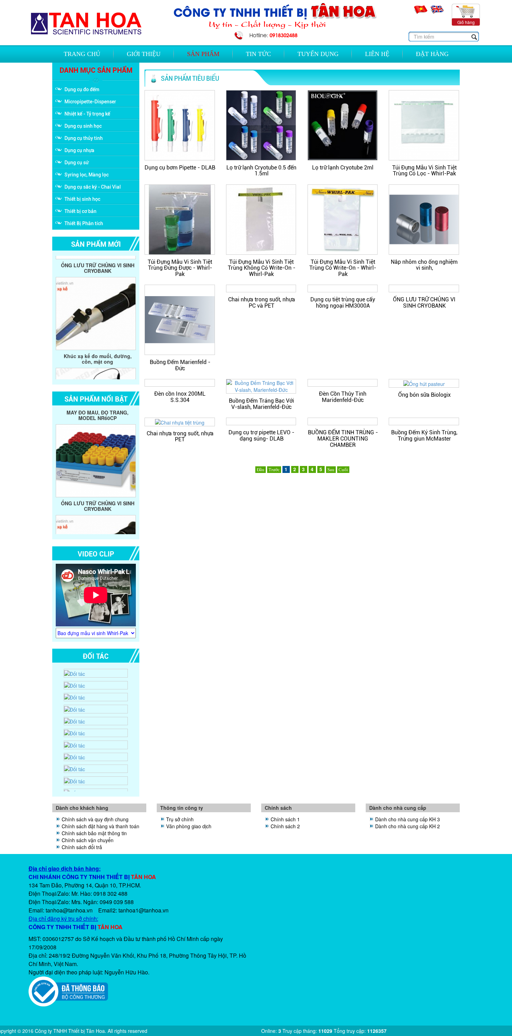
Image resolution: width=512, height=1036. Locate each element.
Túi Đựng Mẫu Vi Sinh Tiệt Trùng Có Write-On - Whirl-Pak (342, 268)
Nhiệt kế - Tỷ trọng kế (87, 114)
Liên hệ (377, 53)
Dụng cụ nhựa (79, 150)
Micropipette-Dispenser (90, 101)
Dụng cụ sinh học (83, 126)
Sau (330, 469)
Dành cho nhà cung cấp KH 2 (407, 826)
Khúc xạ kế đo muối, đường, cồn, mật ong (98, 326)
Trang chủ (82, 53)
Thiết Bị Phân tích (83, 223)
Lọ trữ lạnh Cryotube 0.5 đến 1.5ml (261, 170)
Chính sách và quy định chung (95, 819)
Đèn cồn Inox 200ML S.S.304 (179, 396)
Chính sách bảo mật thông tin (94, 833)
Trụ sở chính (180, 819)
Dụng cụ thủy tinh (83, 138)
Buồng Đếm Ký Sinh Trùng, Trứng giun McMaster (424, 435)
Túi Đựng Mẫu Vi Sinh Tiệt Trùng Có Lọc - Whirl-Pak (424, 170)
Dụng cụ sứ (76, 162)
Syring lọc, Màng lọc (86, 174)
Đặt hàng (432, 53)
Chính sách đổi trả (82, 847)
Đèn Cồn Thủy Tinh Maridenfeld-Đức (342, 396)
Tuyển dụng (318, 53)
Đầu (260, 469)
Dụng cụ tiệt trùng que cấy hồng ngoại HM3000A (342, 302)
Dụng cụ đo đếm (81, 89)
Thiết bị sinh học (82, 199)
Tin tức (258, 53)
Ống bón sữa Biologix (424, 395)
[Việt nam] (421, 8)
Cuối (343, 469)
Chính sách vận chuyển (88, 840)
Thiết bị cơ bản (80, 211)
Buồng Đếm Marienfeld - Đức (180, 365)
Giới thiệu (144, 53)
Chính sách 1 (285, 819)
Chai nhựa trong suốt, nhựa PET (180, 436)
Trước (274, 469)
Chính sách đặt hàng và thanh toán (100, 826)
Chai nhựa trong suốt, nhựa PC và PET (261, 302)
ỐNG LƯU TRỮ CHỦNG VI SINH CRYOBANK (424, 302)
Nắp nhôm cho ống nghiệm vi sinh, (424, 265)
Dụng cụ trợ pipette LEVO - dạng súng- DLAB (261, 435)
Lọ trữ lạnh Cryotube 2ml (342, 167)
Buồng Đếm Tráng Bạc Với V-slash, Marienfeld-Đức (261, 403)
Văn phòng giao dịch (188, 826)
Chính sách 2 (285, 826)
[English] (437, 8)
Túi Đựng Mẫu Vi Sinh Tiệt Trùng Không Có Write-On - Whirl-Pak (261, 268)
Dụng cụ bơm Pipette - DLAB (180, 167)
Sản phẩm (203, 53)
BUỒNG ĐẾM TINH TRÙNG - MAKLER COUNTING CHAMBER (343, 438)
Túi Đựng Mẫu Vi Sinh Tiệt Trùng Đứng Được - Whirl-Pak (180, 268)
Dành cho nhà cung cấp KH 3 (407, 819)
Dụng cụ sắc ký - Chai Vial (92, 187)
